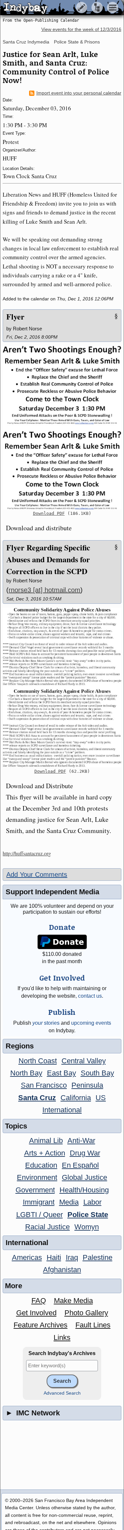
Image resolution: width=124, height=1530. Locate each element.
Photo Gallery (86, 1313)
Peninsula (87, 1085)
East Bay (61, 1073)
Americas (27, 1257)
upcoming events (91, 1023)
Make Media (73, 1300)
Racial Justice (47, 1227)
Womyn (86, 1227)
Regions (20, 1046)
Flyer (15, 316)
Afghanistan (62, 1270)
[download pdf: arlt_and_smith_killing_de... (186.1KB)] (62, 428)
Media (69, 1202)
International (62, 1110)
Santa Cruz (37, 1098)
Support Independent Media (52, 892)
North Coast (38, 1061)
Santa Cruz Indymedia (26, 41)
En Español (80, 1165)
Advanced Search (62, 1393)
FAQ (38, 1300)
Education (41, 1165)
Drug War (85, 1153)
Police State (87, 1214)
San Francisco (44, 1085)
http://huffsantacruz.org (27, 853)
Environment (37, 1177)
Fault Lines (92, 1325)
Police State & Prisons (77, 41)
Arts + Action (44, 1153)
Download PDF (49, 513)
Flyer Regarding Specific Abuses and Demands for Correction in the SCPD (48, 559)
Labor (92, 1202)
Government (35, 1190)
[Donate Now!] (62, 941)
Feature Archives (40, 1325)
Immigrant (39, 1202)
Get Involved (36, 1313)
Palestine (97, 1257)
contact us (90, 996)
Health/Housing (84, 1190)
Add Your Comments (36, 874)
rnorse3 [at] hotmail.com (44, 590)
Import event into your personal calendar (78, 93)
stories (46, 1023)
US (101, 1098)
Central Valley (84, 1061)
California (76, 1098)
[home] (62, 8)
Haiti (54, 1257)
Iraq (72, 1257)
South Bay (97, 1073)
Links (62, 1337)
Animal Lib (46, 1140)
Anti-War (81, 1140)
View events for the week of (81, 29)
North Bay (26, 1073)
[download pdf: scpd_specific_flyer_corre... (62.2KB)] (62, 687)
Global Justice (84, 1177)
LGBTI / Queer (39, 1214)
